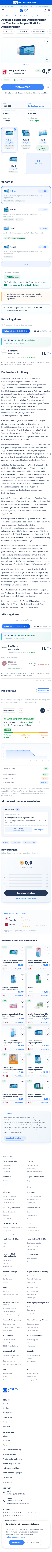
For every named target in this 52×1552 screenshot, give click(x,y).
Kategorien (7, 1412)
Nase (28, 1184)
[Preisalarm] (48, 87)
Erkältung (31, 1192)
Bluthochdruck (32, 1249)
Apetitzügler (7, 1168)
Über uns (6, 1436)
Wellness (30, 1369)
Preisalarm (24, 31)
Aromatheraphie (32, 1373)
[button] (26, 80)
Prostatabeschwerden (10, 1294)
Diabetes (6, 1192)
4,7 (8, 31)
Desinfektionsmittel (9, 1340)
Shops (5, 1403)
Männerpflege (7, 1291)
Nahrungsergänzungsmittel (38, 1303)
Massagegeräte (32, 1380)
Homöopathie (7, 1266)
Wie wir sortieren (10, 1454)
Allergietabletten (32, 1165)
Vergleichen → (19, 969)
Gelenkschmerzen (9, 1361)
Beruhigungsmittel (9, 1324)
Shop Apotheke (17, 70)
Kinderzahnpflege (33, 1291)
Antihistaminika (32, 1168)
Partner (6, 1445)
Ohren (29, 1187)
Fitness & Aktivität (10, 1223)
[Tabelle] (48, 710)
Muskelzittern (7, 1330)
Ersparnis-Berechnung (12, 1450)
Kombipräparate (32, 1262)
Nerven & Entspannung (12, 1320)
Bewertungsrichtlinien (12, 1463)
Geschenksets (7, 1279)
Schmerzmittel (9, 1351)
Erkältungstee (31, 1203)
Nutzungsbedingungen (12, 1473)
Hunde (5, 1377)
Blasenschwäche (32, 1327)
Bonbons (6, 1215)
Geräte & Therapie (9, 1312)
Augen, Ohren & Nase (35, 1177)
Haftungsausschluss (11, 1468)
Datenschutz (8, 1477)
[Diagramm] (42, 710)
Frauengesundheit (33, 1231)
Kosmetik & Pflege (10, 1272)
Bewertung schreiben (26, 893)
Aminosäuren (31, 1307)
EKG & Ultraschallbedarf (11, 1346)
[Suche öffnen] (49, 10)
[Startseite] (2, 16)
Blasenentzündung (33, 1324)
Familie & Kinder (33, 1208)
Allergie (30, 1161)
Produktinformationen (12, 1459)
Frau (29, 1223)
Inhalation (6, 1184)
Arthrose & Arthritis (9, 1308)
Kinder (29, 1218)
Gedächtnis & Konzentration (12, 1327)
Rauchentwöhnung (34, 1335)
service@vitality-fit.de (16, 1494)
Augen (29, 1181)
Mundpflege (31, 1298)
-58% (38, 71)
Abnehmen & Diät (10, 1161)
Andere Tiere (7, 1373)
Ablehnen (35, 1542)
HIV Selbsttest (31, 1361)
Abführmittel (31, 1276)
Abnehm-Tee (7, 1165)
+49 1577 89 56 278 (14, 1501)
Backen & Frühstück (9, 1212)
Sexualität (31, 1351)
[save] (47, 41)
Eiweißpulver (31, 1310)
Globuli (5, 1263)
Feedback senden (13, 1138)
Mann (5, 1287)
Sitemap (6, 1426)
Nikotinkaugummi (33, 1340)
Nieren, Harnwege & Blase (37, 1320)
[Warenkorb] (45, 10)
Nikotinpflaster (32, 1343)
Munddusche (31, 1294)
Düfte (5, 1276)
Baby (28, 1212)
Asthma (5, 1181)
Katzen (5, 1380)
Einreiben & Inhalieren (34, 1196)
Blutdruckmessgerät (34, 1243)
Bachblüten (7, 1260)
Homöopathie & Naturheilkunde (9, 1255)
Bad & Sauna (31, 1377)
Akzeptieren (17, 1542)
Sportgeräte (7, 1231)
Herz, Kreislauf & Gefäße (36, 1239)
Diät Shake (6, 1171)
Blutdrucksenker (32, 1246)
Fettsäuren (30, 1313)
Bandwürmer (31, 1282)
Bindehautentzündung (34, 1171)
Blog (5, 1422)
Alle (20, 710)
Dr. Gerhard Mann (36, 106)
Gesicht (5, 1282)
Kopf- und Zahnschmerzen (12, 1364)
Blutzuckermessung (9, 1196)
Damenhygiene (32, 1227)
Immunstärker (32, 1259)
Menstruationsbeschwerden (36, 1234)
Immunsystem (32, 1254)
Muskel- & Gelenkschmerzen (12, 1227)
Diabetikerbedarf (8, 1199)
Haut (4, 1243)
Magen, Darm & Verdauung (37, 1272)
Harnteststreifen (8, 1203)
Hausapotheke (32, 1215)
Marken (6, 1408)
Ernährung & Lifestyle (11, 1208)
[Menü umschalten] (3, 10)
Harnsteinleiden (32, 1330)
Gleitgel (29, 1358)
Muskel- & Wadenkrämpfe (11, 1315)
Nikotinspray (31, 1346)
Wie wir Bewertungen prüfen (26, 898)
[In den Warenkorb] (22, 953)
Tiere (5, 1369)
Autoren (6, 1440)
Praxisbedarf (8, 1335)
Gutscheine (7, 1417)
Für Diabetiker (7, 1218)
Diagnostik (6, 1343)
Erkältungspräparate (34, 1199)
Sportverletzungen (9, 1234)
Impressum (7, 1482)
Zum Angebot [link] (40, 830)
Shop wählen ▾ (8, 710)
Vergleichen (40, 31)
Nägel (5, 1246)
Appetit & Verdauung (34, 1279)
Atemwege (7, 1177)
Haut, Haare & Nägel (11, 1239)
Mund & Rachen (33, 1287)
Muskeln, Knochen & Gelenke (11, 1303)
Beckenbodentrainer (34, 1355)
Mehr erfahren (27, 364)
